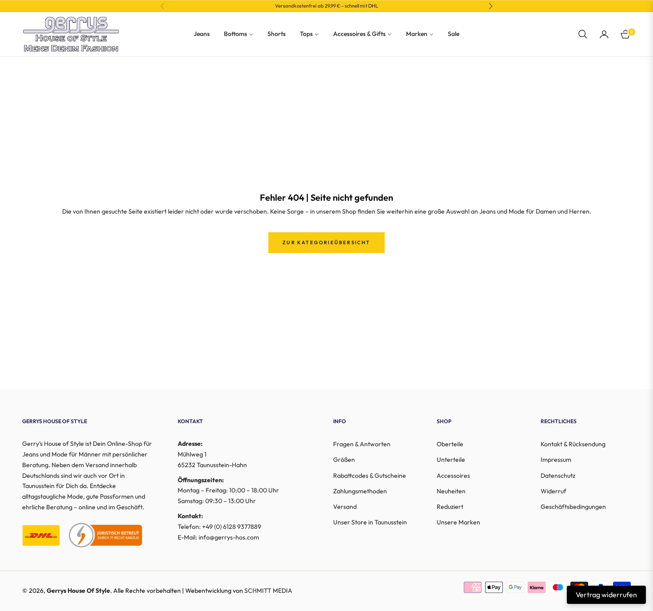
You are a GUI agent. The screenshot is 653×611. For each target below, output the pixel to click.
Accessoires (453, 476)
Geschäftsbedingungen (573, 507)
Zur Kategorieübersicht (326, 242)
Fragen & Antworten (361, 444)
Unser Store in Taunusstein (370, 522)
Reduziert (450, 507)
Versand (345, 507)
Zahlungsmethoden (360, 491)
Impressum (556, 460)
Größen (344, 460)
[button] (582, 34)
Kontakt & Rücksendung (573, 444)
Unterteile (451, 460)
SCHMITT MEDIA (268, 591)
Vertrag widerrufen (606, 594)
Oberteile (450, 444)
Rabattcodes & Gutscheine (369, 476)
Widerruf (553, 491)
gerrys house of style (78, 591)
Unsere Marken (458, 522)
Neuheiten (451, 491)
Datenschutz (558, 476)
